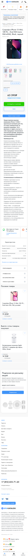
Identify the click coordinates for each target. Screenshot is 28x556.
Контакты (3, 440)
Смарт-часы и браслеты (7, 465)
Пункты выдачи (7, 268)
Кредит (3, 431)
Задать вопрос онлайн (14, 116)
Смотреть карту (5, 494)
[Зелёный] (15, 70)
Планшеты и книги (5, 451)
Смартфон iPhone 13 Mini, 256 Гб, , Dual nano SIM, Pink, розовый (13, 304)
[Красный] (10, 70)
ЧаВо (2, 442)
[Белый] (20, 70)
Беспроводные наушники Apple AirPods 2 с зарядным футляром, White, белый (12, 347)
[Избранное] (23, 41)
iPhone (14, 23)
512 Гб (14, 89)
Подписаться (13, 392)
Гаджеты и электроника (7, 462)
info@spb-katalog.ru (5, 485)
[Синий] (10, 75)
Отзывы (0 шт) (7, 273)
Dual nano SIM (7, 83)
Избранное (23, 555)
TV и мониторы (4, 457)
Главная (3, 23)
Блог (2, 434)
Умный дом (3, 473)
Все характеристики (8, 277)
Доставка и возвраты (6, 428)
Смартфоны (9, 23)
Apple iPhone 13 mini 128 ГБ (8, 24)
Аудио (2, 454)
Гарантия (3, 423)
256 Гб (10, 89)
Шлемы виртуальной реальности (9, 471)
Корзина (13, 555)
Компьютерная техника (6, 459)
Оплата (3, 426)
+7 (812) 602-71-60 (10, 482)
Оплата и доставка (8, 281)
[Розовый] (5, 75)
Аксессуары (4, 468)
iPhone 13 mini (19, 23)
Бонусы (3, 437)
